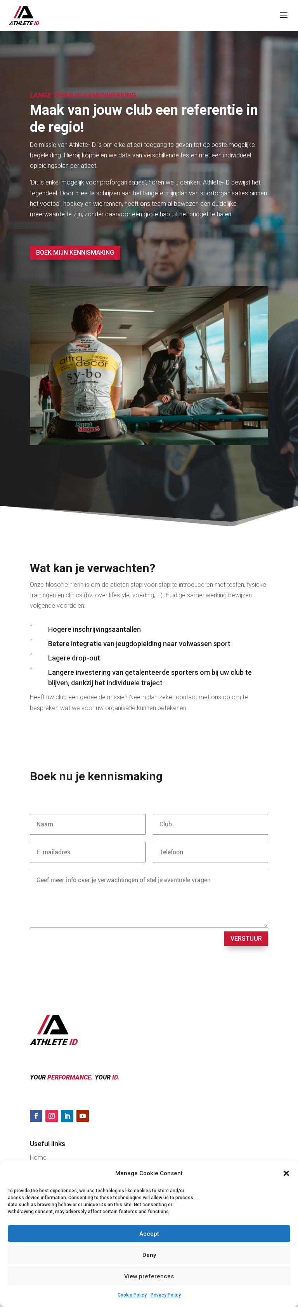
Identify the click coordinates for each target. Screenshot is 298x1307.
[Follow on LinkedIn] (67, 1116)
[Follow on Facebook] (36, 1116)
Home (38, 1157)
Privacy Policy (166, 1295)
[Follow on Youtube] (82, 1116)
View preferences (149, 1276)
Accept (149, 1233)
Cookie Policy (132, 1295)
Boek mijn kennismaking (75, 252)
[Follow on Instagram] (51, 1116)
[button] (286, 1173)
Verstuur (246, 938)
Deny (149, 1255)
